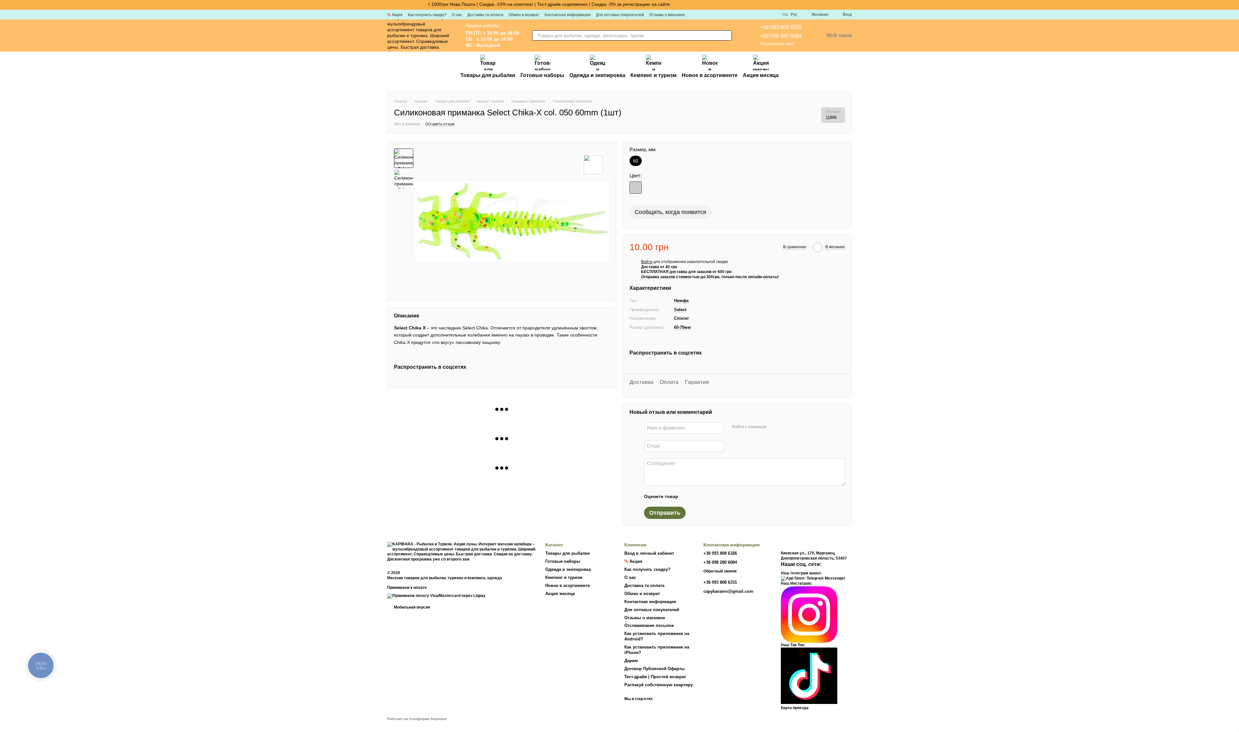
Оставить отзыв (439, 124)
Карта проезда (795, 708)
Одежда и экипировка (597, 75)
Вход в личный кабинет (649, 553)
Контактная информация (568, 15)
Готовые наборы (542, 75)
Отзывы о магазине (667, 15)
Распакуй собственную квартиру (658, 684)
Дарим (631, 660)
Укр (785, 14)
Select (680, 309)
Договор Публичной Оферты (654, 668)
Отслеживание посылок (649, 625)
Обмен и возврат (524, 15)
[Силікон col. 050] (635, 187)
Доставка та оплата (485, 15)
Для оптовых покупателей (620, 15)
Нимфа (681, 300)
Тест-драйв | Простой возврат (655, 676)
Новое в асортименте (710, 75)
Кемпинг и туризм (653, 75)
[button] (1234, 5)
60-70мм (682, 327)
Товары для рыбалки (487, 75)
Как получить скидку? (427, 15)
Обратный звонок (720, 571)
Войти (646, 261)
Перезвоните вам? (777, 44)
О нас (457, 15)
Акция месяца (761, 75)
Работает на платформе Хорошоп (417, 719)
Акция (395, 15)
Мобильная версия (411, 607)
